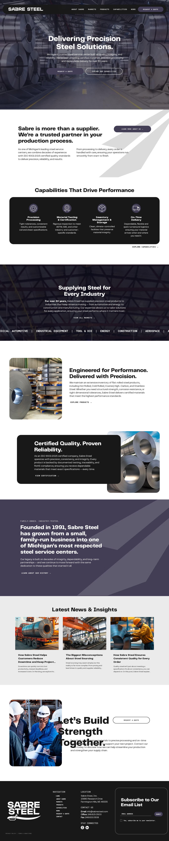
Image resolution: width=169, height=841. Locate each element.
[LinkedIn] (87, 827)
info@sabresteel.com (97, 812)
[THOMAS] (82, 827)
